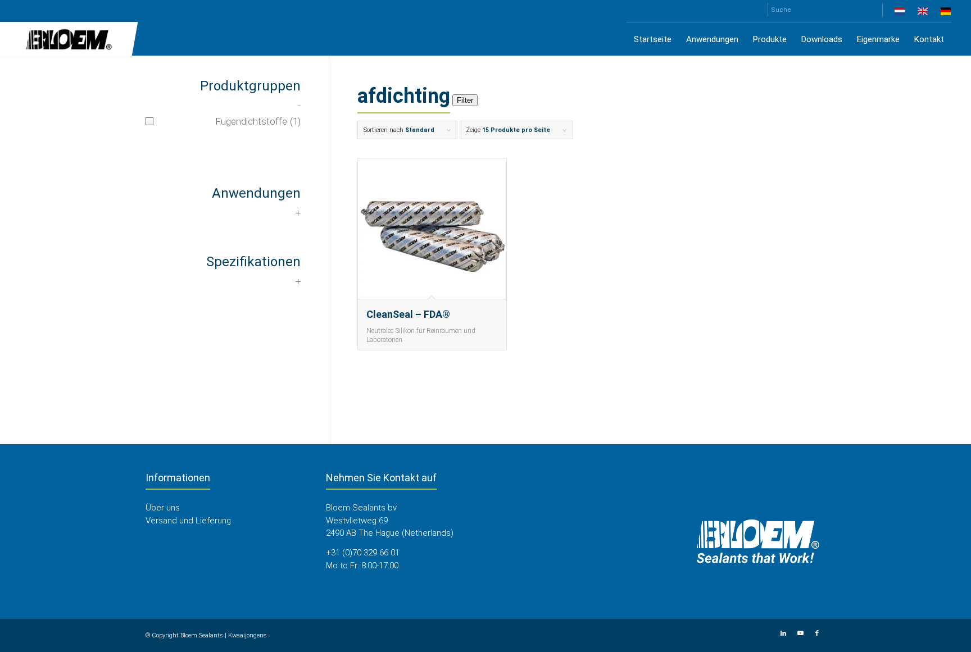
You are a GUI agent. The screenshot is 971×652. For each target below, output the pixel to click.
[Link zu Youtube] (800, 633)
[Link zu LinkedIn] (783, 633)
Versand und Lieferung (188, 521)
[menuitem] (899, 13)
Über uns (163, 508)
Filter (465, 100)
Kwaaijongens (247, 635)
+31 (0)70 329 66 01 (363, 553)
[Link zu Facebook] (817, 633)
